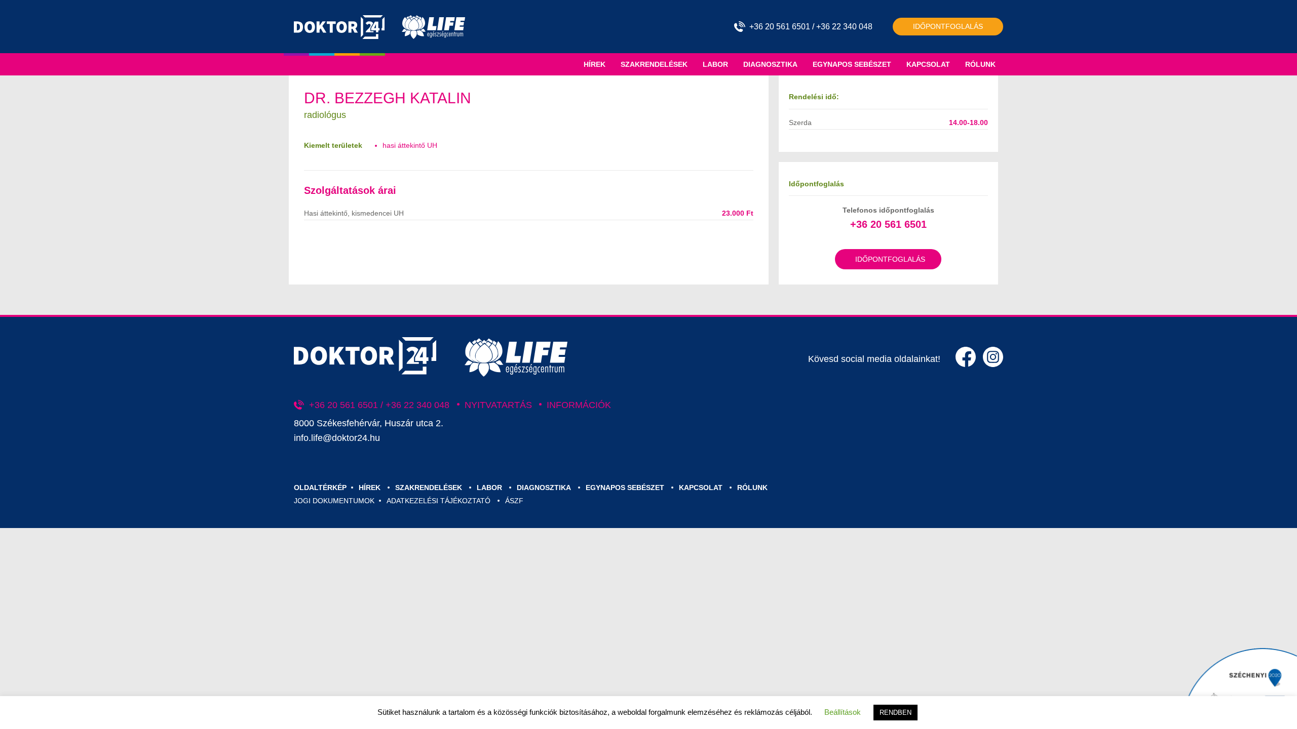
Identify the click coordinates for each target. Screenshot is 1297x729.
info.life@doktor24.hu (337, 438)
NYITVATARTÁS (498, 405)
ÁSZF (514, 501)
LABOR (715, 64)
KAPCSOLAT (928, 64)
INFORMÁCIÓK (579, 405)
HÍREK (594, 64)
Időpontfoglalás (948, 26)
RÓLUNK (980, 64)
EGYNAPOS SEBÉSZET (852, 64)
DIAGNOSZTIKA (770, 64)
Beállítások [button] (842, 712)
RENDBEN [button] (895, 712)
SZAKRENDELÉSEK (654, 64)
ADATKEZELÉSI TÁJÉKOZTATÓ (438, 501)
